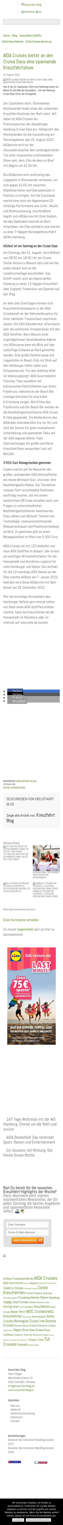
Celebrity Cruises (13, 1288)
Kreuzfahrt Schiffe (30, 35)
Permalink (9, 784)
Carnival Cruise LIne (47, 1283)
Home (6, 35)
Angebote (33, 1283)
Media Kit (15, 1409)
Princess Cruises (47, 1325)
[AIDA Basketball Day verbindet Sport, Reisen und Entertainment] (46, 858)
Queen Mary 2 (8, 1330)
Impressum (16, 1417)
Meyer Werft (18, 1312)
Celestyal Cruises (30, 1288)
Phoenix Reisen (21, 1325)
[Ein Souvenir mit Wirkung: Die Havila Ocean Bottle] (16, 884)
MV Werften (27, 1317)
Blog (14, 35)
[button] (15, 691)
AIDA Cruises (45, 1278)
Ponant (33, 1325)
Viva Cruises (33, 1345)
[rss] (39, 11)
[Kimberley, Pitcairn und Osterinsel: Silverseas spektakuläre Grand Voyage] (46, 885)
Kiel (21, 1307)
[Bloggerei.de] (40, 1462)
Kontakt (15, 1421)
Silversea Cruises (41, 1334)
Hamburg (54, 1297)
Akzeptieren (18, 1520)
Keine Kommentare (14, 787)
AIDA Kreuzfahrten (12, 41)
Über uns (15, 1406)
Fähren (44, 1297)
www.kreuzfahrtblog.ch (21, 1390)
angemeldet (25, 929)
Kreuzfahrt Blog (26, 781)
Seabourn (18, 1334)
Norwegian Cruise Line (29, 1321)
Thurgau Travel (36, 1339)
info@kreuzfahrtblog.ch (21, 1386)
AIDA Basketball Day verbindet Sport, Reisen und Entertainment (29, 1140)
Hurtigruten (11, 1306)
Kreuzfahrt (28, 1307)
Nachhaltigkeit (39, 1316)
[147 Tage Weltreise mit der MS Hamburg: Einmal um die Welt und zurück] (16, 848)
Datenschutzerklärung (22, 1413)
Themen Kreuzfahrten (18, 1340)
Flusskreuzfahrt (10, 1297)
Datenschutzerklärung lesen (38, 1520)
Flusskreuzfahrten (28, 1298)
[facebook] (27, 11)
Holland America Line (39, 1302)
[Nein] (59, 1511)
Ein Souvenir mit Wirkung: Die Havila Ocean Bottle (27, 1153)
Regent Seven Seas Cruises (29, 1330)
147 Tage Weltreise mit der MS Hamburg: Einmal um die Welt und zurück (30, 1124)
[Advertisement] (31, 1073)
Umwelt (22, 1344)
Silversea (28, 1334)
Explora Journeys (43, 1293)
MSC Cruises (36, 1311)
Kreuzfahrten (42, 1307)
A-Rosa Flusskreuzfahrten (18, 1279)
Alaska (26, 1283)
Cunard (29, 1293)
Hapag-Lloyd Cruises (16, 1302)
